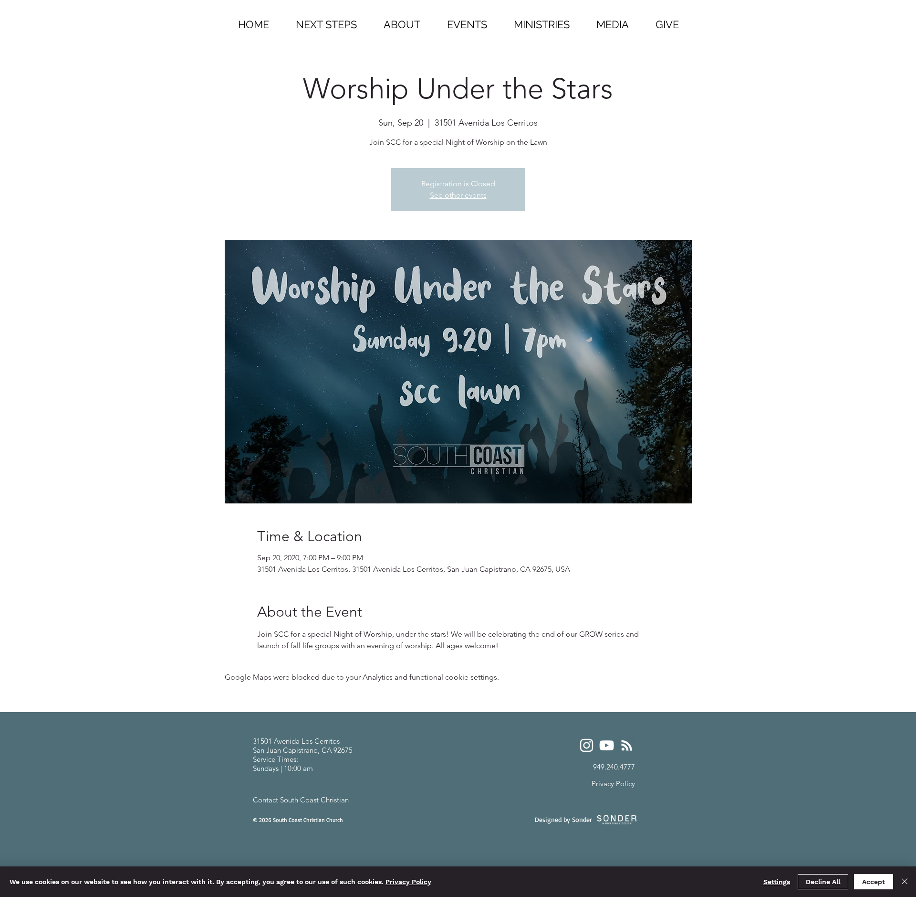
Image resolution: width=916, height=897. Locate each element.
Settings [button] (776, 882)
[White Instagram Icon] (586, 745)
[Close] (904, 881)
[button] (541, 20)
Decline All (823, 882)
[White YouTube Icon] (606, 745)
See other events (458, 195)
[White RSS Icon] (626, 745)
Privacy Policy (408, 882)
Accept (873, 882)
